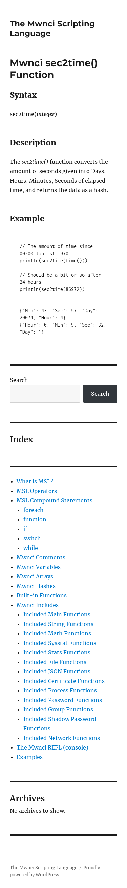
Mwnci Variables (39, 566)
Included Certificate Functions (64, 681)
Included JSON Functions (56, 671)
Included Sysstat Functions (59, 643)
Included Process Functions (60, 690)
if (25, 528)
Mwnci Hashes (36, 585)
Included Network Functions (61, 738)
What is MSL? (35, 481)
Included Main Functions (56, 614)
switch (32, 538)
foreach (33, 509)
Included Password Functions (62, 700)
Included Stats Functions (56, 652)
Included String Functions (58, 624)
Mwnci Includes (38, 605)
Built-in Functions (42, 595)
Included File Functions (54, 662)
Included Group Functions (58, 709)
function (34, 519)
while (30, 547)
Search (19, 379)
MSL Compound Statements (54, 500)
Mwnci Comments (41, 557)
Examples (30, 757)
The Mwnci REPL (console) (52, 747)
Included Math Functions (57, 633)
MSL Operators (37, 490)
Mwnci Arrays (35, 576)
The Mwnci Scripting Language (43, 868)
